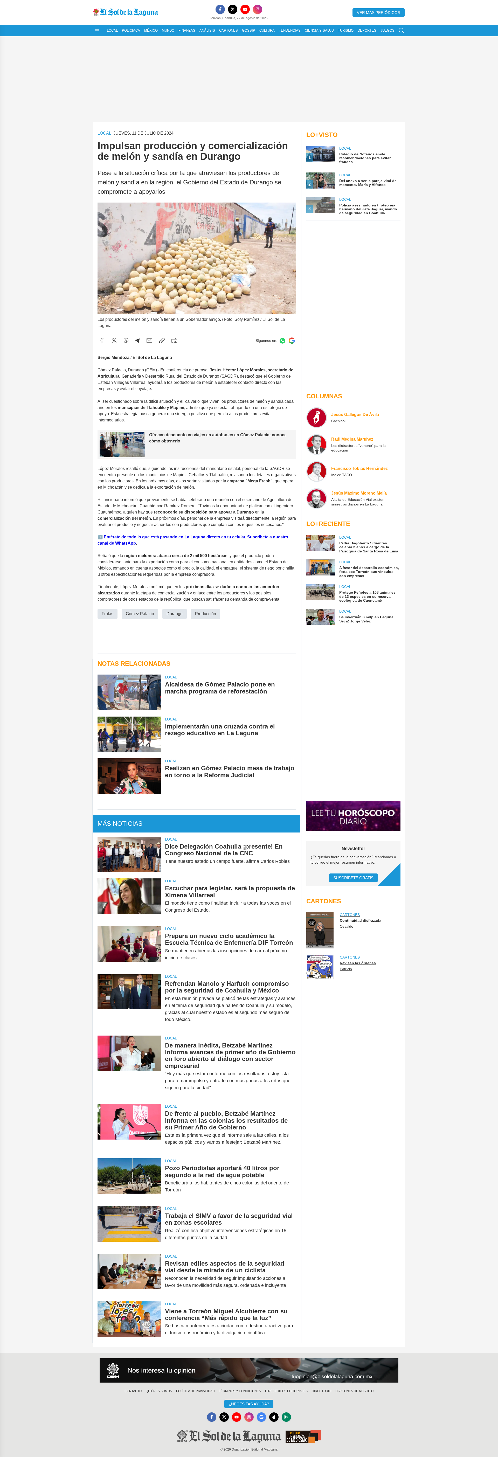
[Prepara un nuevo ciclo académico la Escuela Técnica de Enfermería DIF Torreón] (129, 947)
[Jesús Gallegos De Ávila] (316, 417)
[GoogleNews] (261, 1417)
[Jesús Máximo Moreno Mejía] (316, 498)
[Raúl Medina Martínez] (316, 444)
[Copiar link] (162, 340)
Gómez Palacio (140, 614)
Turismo (346, 30)
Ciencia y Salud (319, 30)
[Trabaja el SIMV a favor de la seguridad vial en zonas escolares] (129, 1226)
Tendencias (290, 30)
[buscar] (401, 30)
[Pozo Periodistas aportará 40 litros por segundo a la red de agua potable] (129, 1179)
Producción (205, 614)
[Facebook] (220, 9)
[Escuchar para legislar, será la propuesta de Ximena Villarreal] (129, 899)
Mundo (168, 30)
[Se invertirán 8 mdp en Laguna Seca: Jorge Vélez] (320, 617)
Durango (175, 614)
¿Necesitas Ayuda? (249, 1404)
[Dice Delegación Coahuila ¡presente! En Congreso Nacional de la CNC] (129, 854)
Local (112, 30)
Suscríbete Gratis (353, 878)
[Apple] (274, 1417)
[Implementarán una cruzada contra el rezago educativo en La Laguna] (129, 734)
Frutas (107, 614)
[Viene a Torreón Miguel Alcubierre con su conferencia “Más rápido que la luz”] (129, 1322)
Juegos (388, 30)
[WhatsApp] (126, 340)
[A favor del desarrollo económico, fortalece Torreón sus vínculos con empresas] (320, 568)
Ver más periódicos (378, 12)
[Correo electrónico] (149, 340)
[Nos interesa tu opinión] (249, 1370)
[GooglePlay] (286, 1417)
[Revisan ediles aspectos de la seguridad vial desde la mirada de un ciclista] (129, 1274)
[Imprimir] (174, 340)
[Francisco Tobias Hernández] (316, 471)
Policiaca (131, 30)
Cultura (267, 30)
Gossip (248, 30)
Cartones (228, 30)
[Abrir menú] (97, 30)
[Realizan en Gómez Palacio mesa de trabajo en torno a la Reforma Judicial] (129, 776)
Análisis (207, 30)
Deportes (367, 30)
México (151, 30)
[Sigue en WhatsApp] (282, 340)
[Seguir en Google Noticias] (292, 340)
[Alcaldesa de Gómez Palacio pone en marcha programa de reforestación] (129, 692)
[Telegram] (137, 340)
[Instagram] (257, 9)
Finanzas (186, 30)
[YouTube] (245, 9)
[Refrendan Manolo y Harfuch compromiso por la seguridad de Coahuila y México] (129, 1001)
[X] (232, 9)
